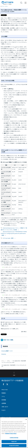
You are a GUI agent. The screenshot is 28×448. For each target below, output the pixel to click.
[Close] (26, 419)
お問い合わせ (5, 406)
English (3, 410)
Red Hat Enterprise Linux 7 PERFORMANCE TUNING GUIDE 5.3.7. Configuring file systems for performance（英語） (14, 233)
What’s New (5, 389)
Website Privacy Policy (10, 433)
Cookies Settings (14, 437)
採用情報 (4, 400)
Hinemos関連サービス (7, 351)
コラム (6, 6)
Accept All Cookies (14, 445)
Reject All (14, 441)
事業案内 (4, 393)
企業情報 (4, 403)
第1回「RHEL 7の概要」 (9, 340)
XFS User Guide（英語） (8, 238)
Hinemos (3, 354)
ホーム (3, 6)
